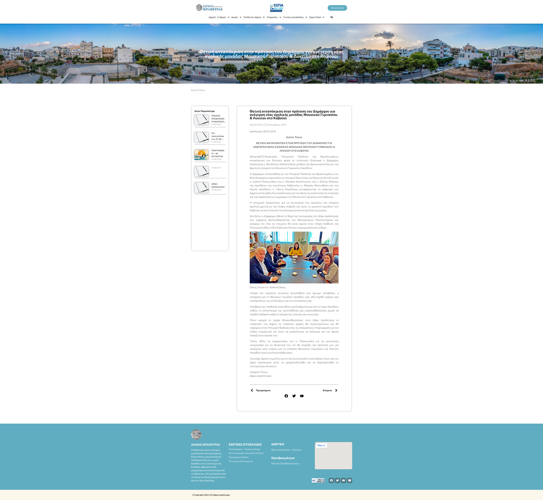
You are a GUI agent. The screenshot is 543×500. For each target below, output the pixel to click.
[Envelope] (349, 480)
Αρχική (212, 17)
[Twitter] (294, 396)
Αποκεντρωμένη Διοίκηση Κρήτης (246, 453)
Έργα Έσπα (315, 17)
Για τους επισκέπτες (293, 17)
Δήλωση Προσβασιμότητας (285, 463)
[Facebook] (286, 396)
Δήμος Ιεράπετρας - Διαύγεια (286, 449)
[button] (332, 17)
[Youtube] (301, 396)
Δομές (234, 17)
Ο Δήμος (221, 17)
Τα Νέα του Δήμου (252, 17)
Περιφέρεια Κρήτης (239, 457)
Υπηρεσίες (272, 17)
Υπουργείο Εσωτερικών (241, 461)
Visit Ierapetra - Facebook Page (244, 449)
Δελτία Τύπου (198, 90)
